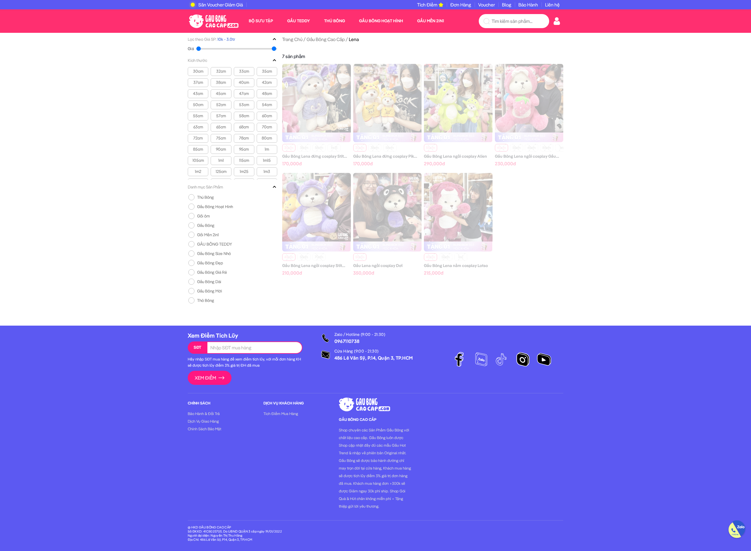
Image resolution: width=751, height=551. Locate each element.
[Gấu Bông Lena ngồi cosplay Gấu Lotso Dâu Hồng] (529, 98)
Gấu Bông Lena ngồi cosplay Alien (455, 156)
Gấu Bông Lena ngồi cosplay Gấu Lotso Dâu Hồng (540, 156)
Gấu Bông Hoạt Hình (381, 20)
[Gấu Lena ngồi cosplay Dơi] (387, 207)
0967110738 (347, 341)
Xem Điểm (205, 378)
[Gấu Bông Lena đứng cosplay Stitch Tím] (316, 98)
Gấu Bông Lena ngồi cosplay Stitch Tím (318, 265)
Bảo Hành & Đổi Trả (204, 413)
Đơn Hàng (460, 5)
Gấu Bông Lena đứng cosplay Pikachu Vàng (393, 156)
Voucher (486, 5)
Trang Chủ (292, 39)
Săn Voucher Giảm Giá (220, 5)
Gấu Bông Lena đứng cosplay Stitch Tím (319, 156)
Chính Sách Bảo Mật (204, 428)
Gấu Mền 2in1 (430, 20)
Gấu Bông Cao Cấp (326, 39)
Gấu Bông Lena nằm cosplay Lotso (456, 265)
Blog (506, 5)
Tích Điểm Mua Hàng (280, 413)
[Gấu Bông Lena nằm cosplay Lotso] (458, 207)
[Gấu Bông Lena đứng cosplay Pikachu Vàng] (387, 98)
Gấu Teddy (298, 20)
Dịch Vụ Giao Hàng (203, 421)
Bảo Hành (528, 5)
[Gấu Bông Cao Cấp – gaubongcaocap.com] (214, 20)
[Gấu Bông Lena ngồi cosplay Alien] (458, 98)
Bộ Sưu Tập (261, 20)
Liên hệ (552, 5)
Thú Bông (334, 20)
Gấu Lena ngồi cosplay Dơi (377, 265)
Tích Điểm (427, 5)
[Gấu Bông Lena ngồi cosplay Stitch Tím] (316, 207)
